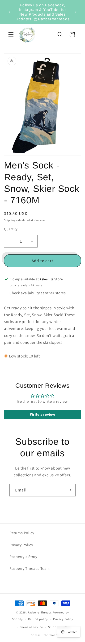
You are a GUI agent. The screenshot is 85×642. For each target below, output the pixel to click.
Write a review (42, 414)
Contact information (45, 635)
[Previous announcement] (9, 12)
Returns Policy (21, 532)
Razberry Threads (39, 612)
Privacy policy (63, 619)
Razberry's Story (23, 556)
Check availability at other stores (37, 292)
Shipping (9, 220)
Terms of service (31, 627)
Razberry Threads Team (29, 568)
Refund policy (38, 619)
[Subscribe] (69, 490)
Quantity (11, 229)
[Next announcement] (76, 12)
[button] (11, 35)
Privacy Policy (21, 544)
